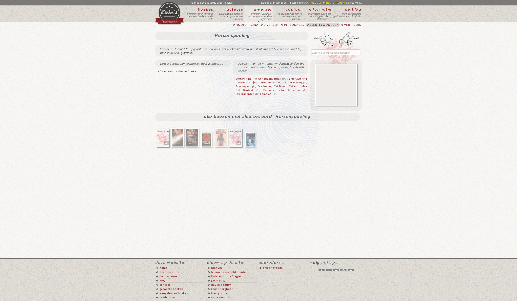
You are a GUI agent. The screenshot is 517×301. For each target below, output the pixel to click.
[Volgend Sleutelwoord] (349, 39)
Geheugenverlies (269, 78)
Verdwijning (244, 78)
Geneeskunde (270, 82)
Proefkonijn (248, 82)
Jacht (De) (218, 280)
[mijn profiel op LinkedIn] (350, 269)
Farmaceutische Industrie (281, 90)
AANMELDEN (313, 2)
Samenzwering (297, 78)
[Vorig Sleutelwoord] (324, 39)
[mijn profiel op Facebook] (321, 269)
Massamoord (220, 297)
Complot (265, 94)
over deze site (169, 272)
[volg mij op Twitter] (336, 269)
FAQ (162, 280)
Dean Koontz (168, 71)
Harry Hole (219, 293)
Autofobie (300, 86)
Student (248, 90)
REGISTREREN (335, 2)
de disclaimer (169, 276)
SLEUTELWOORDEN (324, 25)
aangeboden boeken (174, 293)
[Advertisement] (336, 84)
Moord (283, 86)
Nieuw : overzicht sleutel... (230, 272)
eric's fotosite (273, 268)
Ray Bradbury (221, 284)
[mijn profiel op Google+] (329, 269)
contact (165, 284)
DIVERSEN (271, 25)
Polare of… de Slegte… (227, 276)
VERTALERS (352, 25)
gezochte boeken (171, 289)
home (163, 268)
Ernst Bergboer (222, 289)
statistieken (168, 297)
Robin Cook (186, 71)
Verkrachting (294, 82)
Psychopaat (243, 86)
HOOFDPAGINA (247, 25)
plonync (217, 268)
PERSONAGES (294, 25)
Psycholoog (264, 86)
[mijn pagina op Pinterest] (343, 269)
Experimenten (245, 94)
